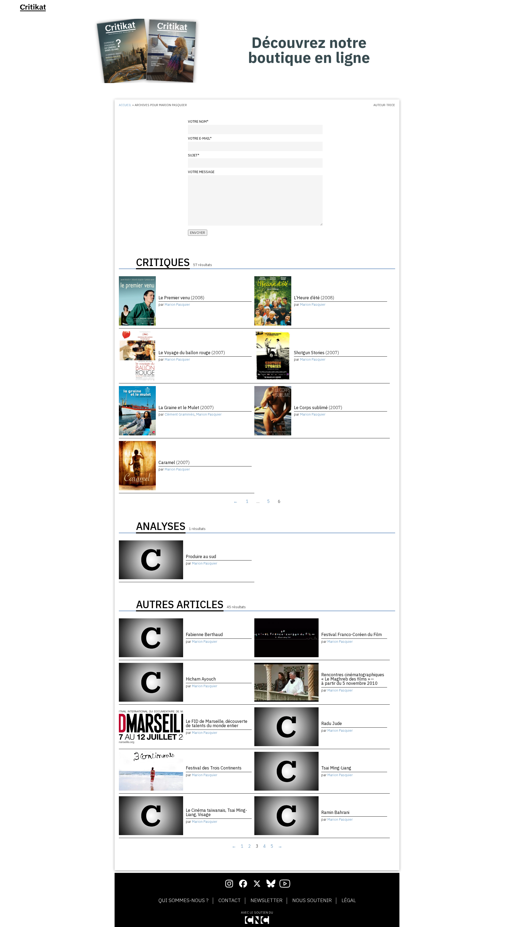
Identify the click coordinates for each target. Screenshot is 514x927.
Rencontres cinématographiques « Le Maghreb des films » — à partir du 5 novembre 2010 (352, 679)
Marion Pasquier (177, 304)
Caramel (174, 462)
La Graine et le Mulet (186, 407)
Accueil (125, 105)
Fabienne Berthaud (204, 634)
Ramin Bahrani (335, 812)
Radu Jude (331, 723)
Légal (349, 900)
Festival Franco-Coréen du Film (351, 634)
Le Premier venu (181, 297)
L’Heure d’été (314, 297)
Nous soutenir (312, 900)
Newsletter (266, 900)
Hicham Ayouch (201, 679)
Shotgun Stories (316, 352)
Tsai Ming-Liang (336, 768)
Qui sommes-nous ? (183, 900)
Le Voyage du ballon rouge (191, 352)
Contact (229, 900)
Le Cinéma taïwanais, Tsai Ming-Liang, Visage (216, 812)
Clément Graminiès (180, 414)
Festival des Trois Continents (213, 768)
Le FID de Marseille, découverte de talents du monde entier (216, 723)
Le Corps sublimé (318, 407)
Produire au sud (201, 556)
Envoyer (197, 232)
